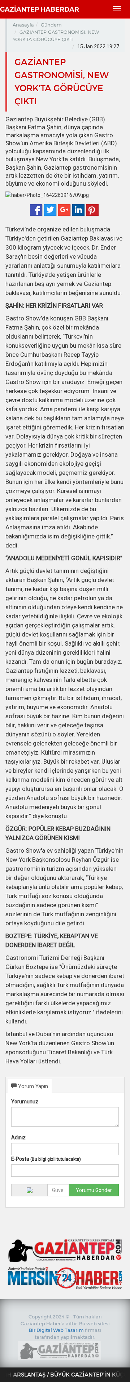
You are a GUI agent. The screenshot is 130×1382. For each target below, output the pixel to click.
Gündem (51, 25)
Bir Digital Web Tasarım (56, 1330)
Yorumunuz (24, 1101)
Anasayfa (23, 25)
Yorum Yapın (32, 1086)
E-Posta (46, 1159)
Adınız (18, 1137)
